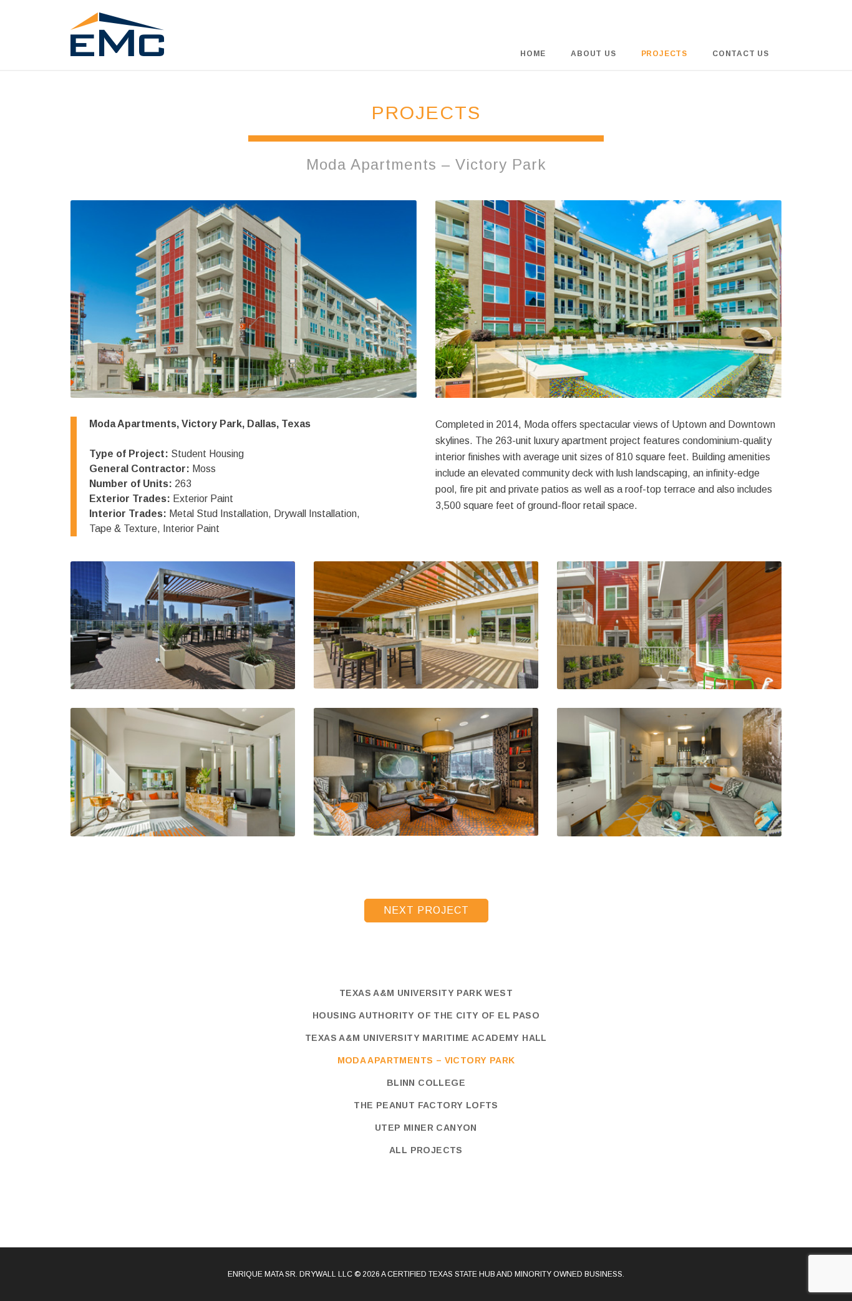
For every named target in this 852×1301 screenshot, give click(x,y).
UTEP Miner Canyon (426, 1128)
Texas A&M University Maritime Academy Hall (426, 1038)
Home (533, 53)
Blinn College (426, 1083)
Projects (664, 53)
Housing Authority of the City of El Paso (426, 1015)
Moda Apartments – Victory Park (426, 1060)
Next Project (426, 910)
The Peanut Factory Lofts (426, 1105)
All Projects (426, 1150)
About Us (593, 53)
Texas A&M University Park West (426, 993)
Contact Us (740, 53)
